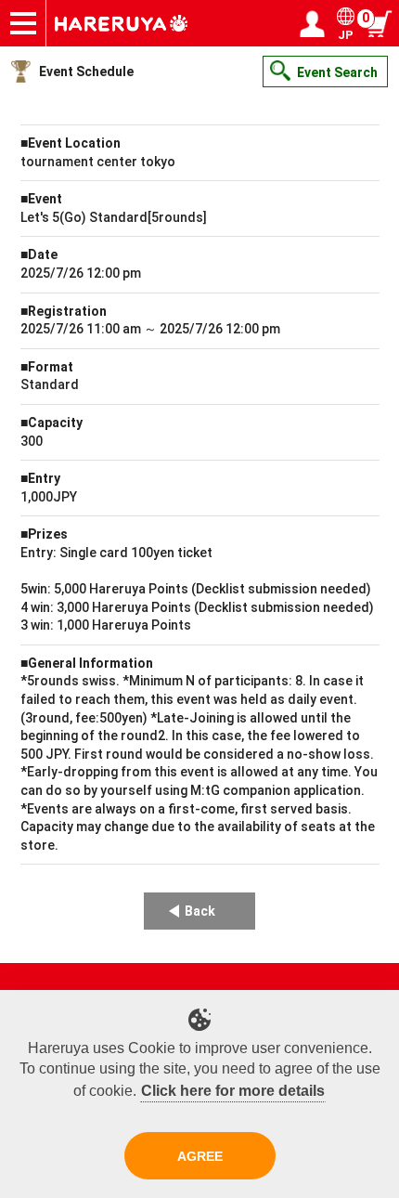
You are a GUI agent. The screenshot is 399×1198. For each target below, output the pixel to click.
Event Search (337, 72)
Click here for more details (233, 1091)
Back (200, 911)
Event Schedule (86, 71)
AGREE (200, 1156)
